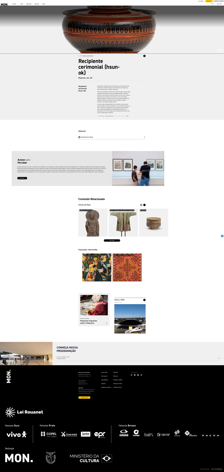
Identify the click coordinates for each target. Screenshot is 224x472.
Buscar (218, 3)
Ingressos (209, 1)
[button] (144, 56)
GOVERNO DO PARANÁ (219, 1)
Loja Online (201, 1)
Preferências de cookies (205, 469)
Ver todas (112, 240)
